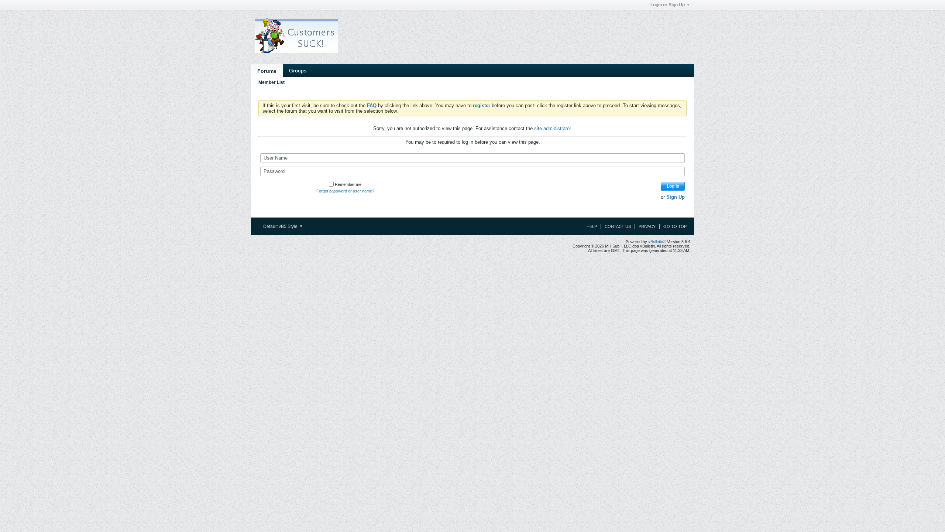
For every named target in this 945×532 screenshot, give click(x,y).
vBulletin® (657, 241)
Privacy (647, 226)
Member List (271, 82)
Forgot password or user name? (345, 191)
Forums (266, 71)
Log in (673, 186)
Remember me (348, 184)
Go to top (675, 226)
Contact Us (618, 226)
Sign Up (675, 197)
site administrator (552, 128)
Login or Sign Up (667, 4)
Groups (297, 71)
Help (592, 226)
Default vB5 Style (281, 226)
